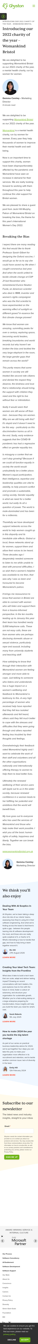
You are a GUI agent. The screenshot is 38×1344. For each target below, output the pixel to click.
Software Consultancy (11, 1258)
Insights (5, 1288)
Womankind (9, 130)
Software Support (9, 1271)
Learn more (9, 957)
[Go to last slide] (2, 1241)
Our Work (6, 1275)
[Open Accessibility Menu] (3, 16)
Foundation (7, 1313)
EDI (4, 1317)
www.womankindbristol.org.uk (18, 851)
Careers (5, 1292)
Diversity (6, 1304)
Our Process (7, 1254)
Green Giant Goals (9, 1309)
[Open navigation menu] (33, 6)
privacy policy (9, 1334)
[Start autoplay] (2, 1236)
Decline (12, 1340)
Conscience (7, 1283)
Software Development (11, 1267)
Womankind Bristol (23, 119)
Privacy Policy (8, 1300)
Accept (25, 1340)
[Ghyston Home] (13, 6)
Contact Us (7, 1296)
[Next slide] (35, 1241)
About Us (6, 1279)
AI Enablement (8, 1262)
